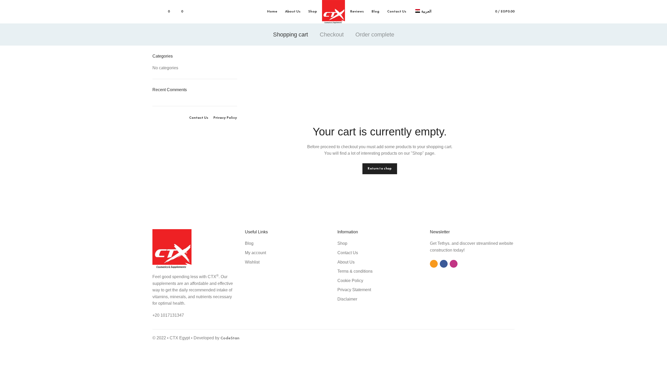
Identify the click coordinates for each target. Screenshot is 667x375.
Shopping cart (290, 34)
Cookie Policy (350, 280)
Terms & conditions (355, 271)
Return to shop (380, 168)
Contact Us (347, 253)
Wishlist (252, 262)
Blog (249, 243)
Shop (342, 243)
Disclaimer (347, 299)
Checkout (332, 34)
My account (255, 253)
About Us (346, 262)
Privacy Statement (354, 290)
